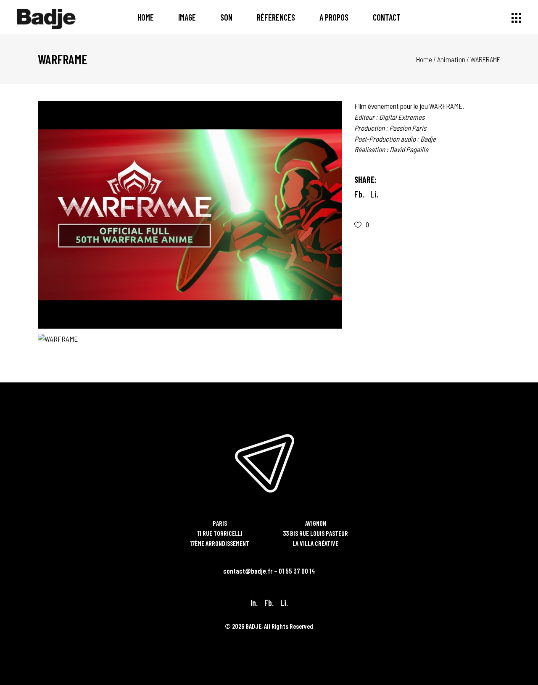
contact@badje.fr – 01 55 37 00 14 (269, 570)
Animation (451, 59)
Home (424, 59)
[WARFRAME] (190, 215)
